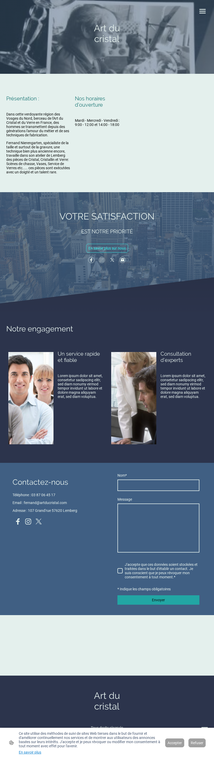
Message (124, 499)
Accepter (175, 743)
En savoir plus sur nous (107, 248)
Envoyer (158, 600)
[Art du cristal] (106, 55)
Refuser (197, 743)
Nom (122, 475)
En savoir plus (30, 752)
